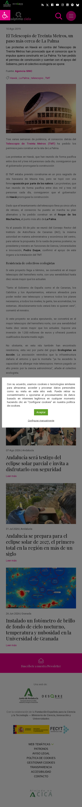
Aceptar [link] (41, 412)
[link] (5, 15)
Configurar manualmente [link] (41, 420)
